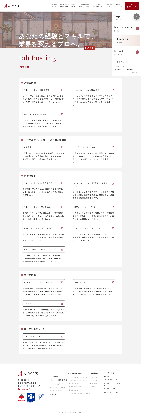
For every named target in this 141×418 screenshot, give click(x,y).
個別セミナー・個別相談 (58, 387)
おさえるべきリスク (75, 383)
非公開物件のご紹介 (56, 390)
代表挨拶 (95, 380)
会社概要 (95, 383)
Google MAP (24, 389)
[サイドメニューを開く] (137, 16)
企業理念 (95, 377)
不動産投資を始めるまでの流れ (79, 393)
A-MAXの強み (53, 376)
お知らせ (95, 387)
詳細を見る (135, 73)
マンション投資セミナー (58, 384)
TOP (50, 373)
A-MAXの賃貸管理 (75, 387)
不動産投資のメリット (76, 380)
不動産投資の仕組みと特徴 (78, 377)
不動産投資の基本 (75, 373)
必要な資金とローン (75, 390)
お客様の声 (52, 394)
